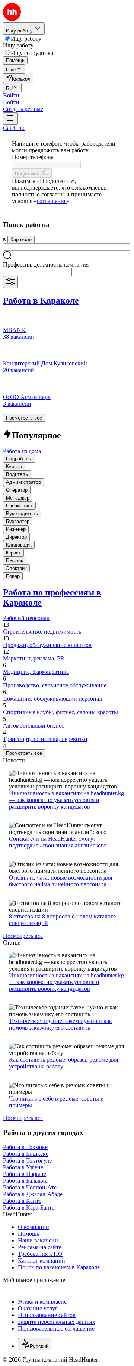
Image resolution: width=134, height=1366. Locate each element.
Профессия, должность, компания (46, 264)
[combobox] (37, 272)
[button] (11, 95)
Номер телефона (33, 157)
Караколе (21, 239)
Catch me (14, 128)
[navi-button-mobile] (10, 118)
